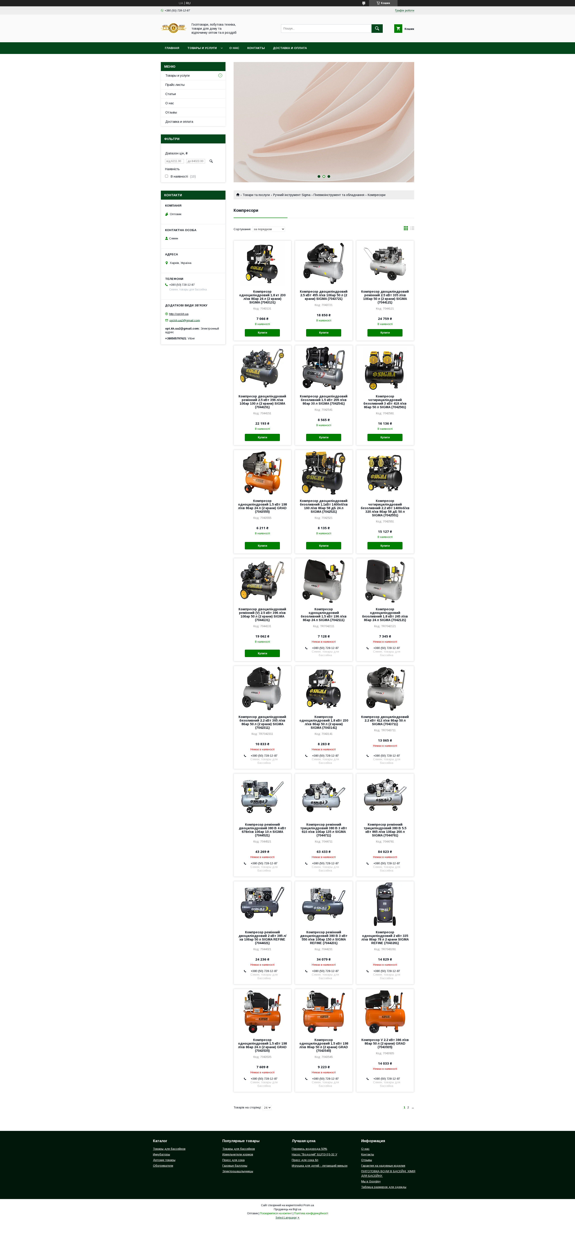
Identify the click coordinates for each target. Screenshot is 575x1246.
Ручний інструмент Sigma (291, 195)
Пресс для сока (233, 1160)
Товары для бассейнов (169, 1148)
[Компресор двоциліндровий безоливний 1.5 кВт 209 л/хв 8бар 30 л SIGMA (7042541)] (323, 367)
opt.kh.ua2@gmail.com (184, 320)
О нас (234, 48)
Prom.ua (308, 1205)
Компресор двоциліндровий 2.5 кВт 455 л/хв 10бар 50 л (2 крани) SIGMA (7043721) (323, 295)
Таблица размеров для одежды (383, 1187)
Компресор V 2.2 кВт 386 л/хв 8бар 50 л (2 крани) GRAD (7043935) (385, 1043)
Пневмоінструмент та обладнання (339, 195)
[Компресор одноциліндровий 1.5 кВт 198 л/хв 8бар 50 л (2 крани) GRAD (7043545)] (323, 1011)
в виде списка (412, 229)
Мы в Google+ (371, 1181)
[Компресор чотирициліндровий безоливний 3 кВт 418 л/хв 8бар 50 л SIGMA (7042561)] (385, 367)
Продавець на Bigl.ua (287, 1209)
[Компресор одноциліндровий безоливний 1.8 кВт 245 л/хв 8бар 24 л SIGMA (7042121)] (385, 580)
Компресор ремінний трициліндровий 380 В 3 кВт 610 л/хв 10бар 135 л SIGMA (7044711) (323, 830)
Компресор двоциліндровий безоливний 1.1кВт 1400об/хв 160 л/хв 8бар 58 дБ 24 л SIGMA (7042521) (324, 506)
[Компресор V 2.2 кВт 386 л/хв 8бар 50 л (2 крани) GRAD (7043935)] (385, 1011)
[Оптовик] (173, 36)
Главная (172, 48)
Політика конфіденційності (311, 1213)
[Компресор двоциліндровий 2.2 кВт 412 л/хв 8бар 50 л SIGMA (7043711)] (385, 688)
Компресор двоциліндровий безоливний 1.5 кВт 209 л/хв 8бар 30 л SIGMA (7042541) (323, 400)
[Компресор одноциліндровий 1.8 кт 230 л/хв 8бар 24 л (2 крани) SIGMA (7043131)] (262, 263)
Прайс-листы (175, 85)
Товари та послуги (256, 195)
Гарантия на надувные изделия (383, 1165)
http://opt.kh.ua (178, 314)
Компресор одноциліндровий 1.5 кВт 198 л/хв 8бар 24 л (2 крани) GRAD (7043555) (262, 506)
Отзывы (171, 112)
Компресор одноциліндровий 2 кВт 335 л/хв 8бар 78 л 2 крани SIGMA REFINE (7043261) (385, 937)
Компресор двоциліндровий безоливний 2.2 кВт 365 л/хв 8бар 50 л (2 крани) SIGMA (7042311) (262, 722)
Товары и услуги (202, 48)
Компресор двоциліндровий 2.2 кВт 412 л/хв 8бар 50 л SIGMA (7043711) (385, 720)
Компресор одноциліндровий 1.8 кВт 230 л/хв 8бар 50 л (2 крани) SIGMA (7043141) (323, 722)
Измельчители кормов (237, 1154)
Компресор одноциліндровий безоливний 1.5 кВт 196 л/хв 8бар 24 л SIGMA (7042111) (324, 614)
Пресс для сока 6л (305, 1160)
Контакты (256, 48)
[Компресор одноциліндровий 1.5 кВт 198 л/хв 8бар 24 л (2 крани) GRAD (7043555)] (262, 472)
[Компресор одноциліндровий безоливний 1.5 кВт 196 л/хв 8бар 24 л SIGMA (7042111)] (323, 580)
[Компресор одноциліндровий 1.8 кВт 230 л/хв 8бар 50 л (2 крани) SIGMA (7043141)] (323, 688)
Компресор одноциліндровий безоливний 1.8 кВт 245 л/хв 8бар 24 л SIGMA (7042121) (385, 614)
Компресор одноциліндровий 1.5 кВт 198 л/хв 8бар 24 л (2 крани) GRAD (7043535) (262, 1045)
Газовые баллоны (234, 1165)
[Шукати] (377, 28)
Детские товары (164, 1160)
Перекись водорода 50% (309, 1148)
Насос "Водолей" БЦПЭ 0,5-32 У (314, 1154)
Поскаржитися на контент (276, 1213)
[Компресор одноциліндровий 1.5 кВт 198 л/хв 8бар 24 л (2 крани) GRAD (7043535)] (262, 1011)
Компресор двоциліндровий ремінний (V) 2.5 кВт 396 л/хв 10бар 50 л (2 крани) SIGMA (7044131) (262, 614)
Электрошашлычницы (237, 1171)
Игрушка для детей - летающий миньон (319, 1165)
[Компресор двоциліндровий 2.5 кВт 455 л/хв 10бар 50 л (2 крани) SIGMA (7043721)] (323, 263)
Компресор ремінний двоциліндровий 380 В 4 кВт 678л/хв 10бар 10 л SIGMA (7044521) (262, 830)
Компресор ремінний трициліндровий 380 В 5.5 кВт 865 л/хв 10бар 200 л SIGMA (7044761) (385, 830)
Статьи (170, 94)
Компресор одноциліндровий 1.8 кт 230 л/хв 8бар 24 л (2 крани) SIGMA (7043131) (262, 297)
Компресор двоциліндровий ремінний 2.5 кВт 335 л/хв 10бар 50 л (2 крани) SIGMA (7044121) (385, 297)
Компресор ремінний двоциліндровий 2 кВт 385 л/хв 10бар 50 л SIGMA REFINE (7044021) (262, 937)
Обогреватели (163, 1165)
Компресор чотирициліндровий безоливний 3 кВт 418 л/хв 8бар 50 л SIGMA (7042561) (385, 402)
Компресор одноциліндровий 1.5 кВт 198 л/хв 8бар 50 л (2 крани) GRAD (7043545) (323, 1045)
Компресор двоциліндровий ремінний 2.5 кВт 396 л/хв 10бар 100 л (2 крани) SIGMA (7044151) (262, 402)
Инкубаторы (161, 1154)
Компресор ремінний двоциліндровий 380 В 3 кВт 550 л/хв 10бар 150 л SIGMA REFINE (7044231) (323, 937)
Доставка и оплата (290, 48)
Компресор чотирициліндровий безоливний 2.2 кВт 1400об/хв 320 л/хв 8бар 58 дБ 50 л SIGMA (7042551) (385, 508)
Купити (262, 332)
